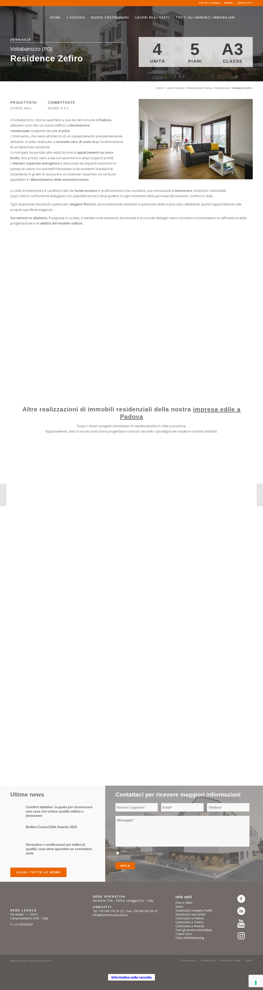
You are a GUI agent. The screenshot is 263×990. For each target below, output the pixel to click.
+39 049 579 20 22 (110, 911)
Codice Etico (183, 934)
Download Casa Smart (190, 914)
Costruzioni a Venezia (189, 926)
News (179, 906)
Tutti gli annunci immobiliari (193, 930)
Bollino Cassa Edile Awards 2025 (51, 827)
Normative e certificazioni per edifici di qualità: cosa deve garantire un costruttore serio (59, 849)
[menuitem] (55, 17)
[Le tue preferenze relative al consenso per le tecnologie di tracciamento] (256, 983)
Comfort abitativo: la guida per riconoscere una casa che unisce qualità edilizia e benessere (59, 811)
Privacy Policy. (154, 853)
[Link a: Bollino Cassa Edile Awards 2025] (16, 829)
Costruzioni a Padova (189, 918)
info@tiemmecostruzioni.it (110, 915)
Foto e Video (184, 903)
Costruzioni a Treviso (189, 922)
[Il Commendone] (3, 495)
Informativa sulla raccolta (131, 977)
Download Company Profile (193, 910)
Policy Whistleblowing (189, 938)
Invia (125, 865)
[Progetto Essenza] (260, 495)
